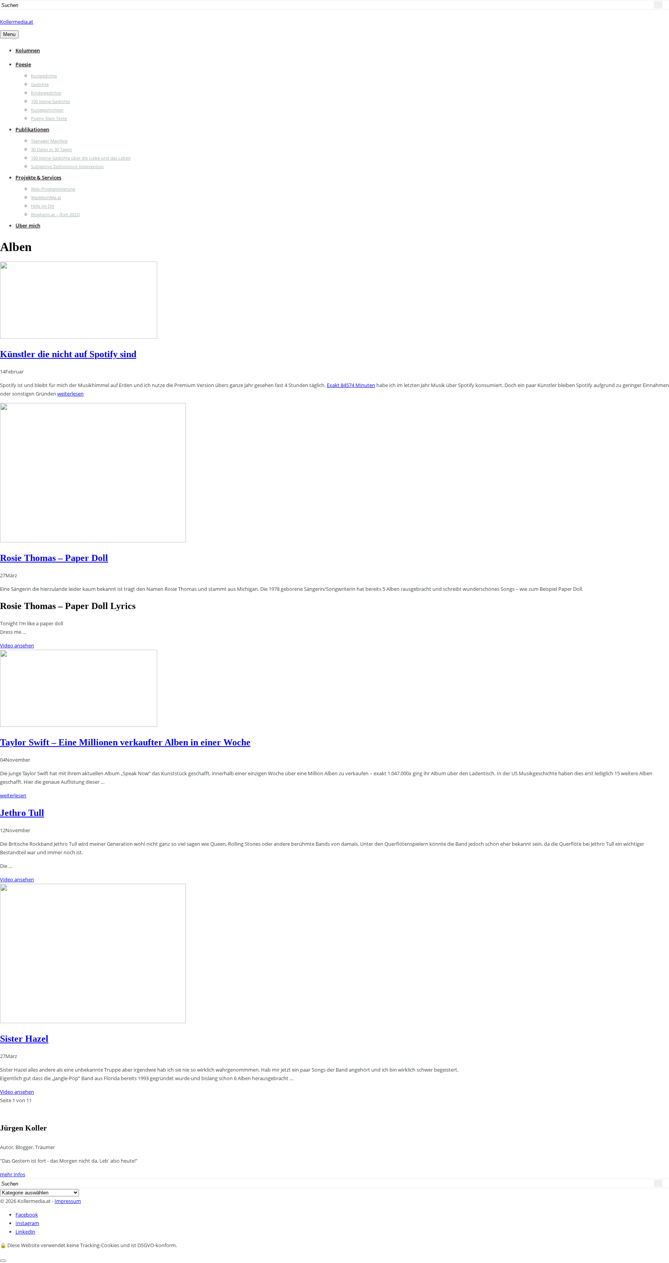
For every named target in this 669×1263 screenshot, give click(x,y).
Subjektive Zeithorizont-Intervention (67, 166)
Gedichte (40, 84)
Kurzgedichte (44, 76)
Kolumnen (27, 50)
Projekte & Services (38, 177)
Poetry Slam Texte (49, 118)
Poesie (23, 64)
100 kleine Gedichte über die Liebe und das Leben (81, 158)
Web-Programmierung (53, 189)
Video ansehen (17, 645)
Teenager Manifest (49, 141)
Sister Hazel (24, 1039)
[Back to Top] (3, 1261)
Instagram (27, 1223)
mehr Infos (12, 1174)
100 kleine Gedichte (50, 101)
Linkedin (25, 1231)
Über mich (27, 225)
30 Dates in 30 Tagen (51, 149)
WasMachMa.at (46, 197)
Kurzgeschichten (47, 110)
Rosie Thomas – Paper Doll (54, 558)
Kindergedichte (46, 93)
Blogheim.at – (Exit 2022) (55, 214)
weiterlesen (70, 393)
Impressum (68, 1201)
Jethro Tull (22, 813)
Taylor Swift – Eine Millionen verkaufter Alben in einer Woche (125, 742)
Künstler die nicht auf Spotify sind (68, 354)
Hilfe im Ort (42, 206)
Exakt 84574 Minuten (351, 385)
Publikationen (32, 129)
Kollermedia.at (16, 21)
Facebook (26, 1214)
